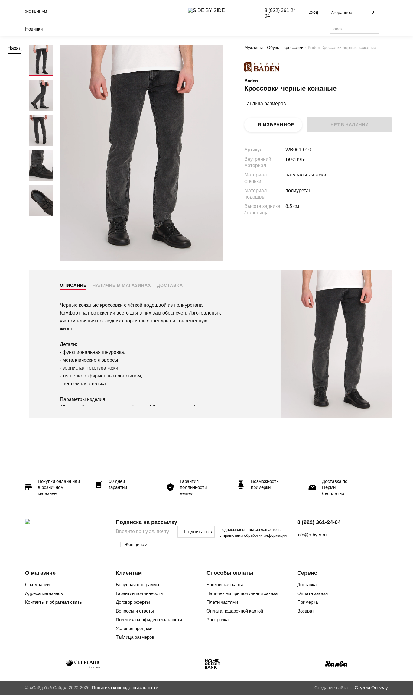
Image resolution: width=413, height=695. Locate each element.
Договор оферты (133, 602)
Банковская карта (225, 584)
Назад (14, 48)
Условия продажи (134, 628)
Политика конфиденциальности (149, 619)
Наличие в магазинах (122, 285)
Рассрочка (218, 619)
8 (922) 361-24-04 (319, 522)
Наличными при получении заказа (242, 593)
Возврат (305, 610)
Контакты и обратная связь (53, 602)
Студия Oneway (371, 687)
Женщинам (36, 11)
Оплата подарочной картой (235, 610)
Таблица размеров (265, 103)
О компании (37, 584)
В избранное (276, 124)
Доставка (170, 285)
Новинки (34, 28)
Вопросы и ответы (135, 610)
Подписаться (198, 531)
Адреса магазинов (44, 593)
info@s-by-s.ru (312, 534)
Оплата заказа (312, 593)
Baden (251, 80)
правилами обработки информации (255, 535)
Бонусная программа (137, 584)
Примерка (307, 602)
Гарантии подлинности (139, 593)
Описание (73, 285)
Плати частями (222, 602)
